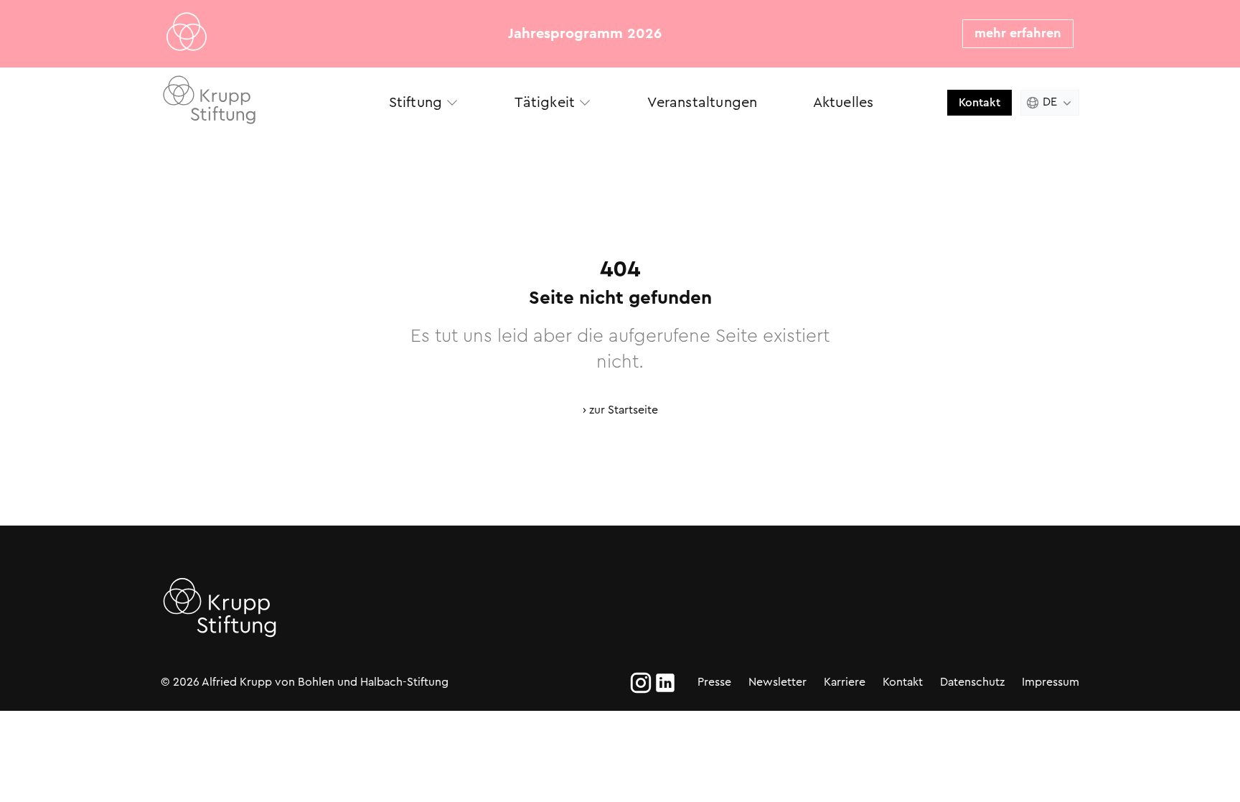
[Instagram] (641, 682)
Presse (714, 681)
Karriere (844, 681)
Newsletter (777, 681)
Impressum (1050, 681)
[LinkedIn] (665, 682)
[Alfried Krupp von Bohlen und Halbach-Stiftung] (261, 102)
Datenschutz (972, 681)
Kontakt (979, 102)
